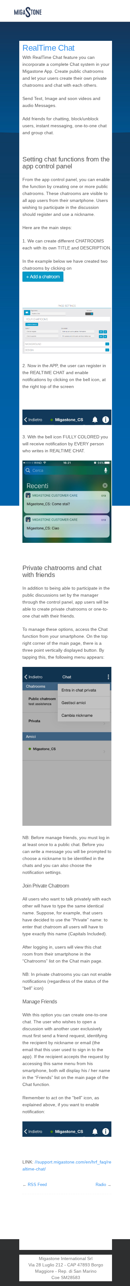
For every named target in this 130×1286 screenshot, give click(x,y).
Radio (101, 1184)
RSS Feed (37, 1184)
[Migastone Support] (28, 10)
